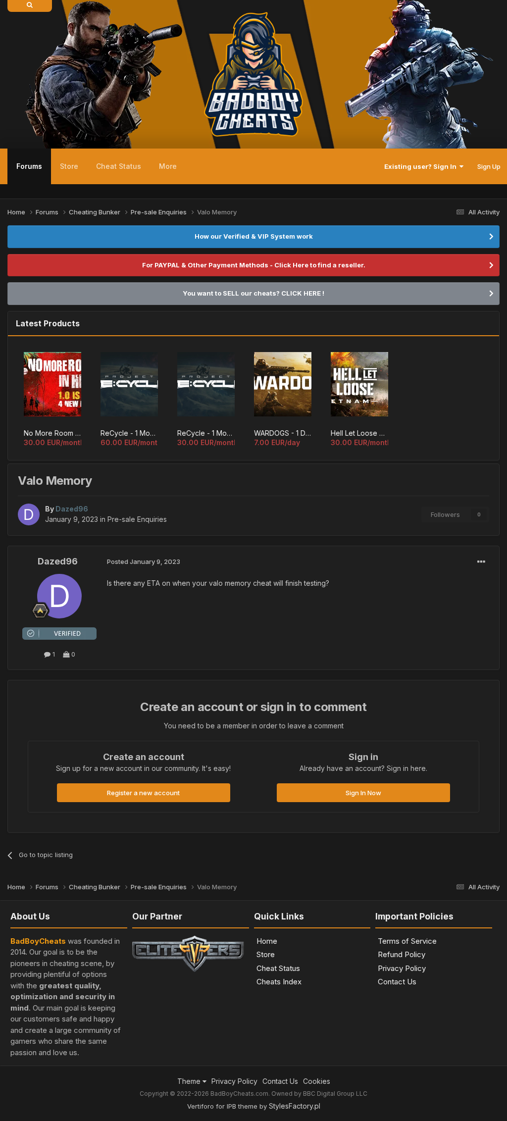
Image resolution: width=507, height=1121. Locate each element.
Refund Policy (401, 954)
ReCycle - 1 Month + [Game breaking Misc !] (129, 433)
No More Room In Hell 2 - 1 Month (52, 433)
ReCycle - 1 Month (206, 433)
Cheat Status (118, 166)
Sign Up (489, 166)
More (168, 166)
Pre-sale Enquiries (137, 519)
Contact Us (397, 981)
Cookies (316, 1081)
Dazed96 (58, 561)
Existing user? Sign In (421, 166)
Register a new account (143, 793)
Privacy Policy (402, 968)
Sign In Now (363, 793)
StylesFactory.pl (294, 1106)
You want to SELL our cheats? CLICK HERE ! (253, 293)
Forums (29, 166)
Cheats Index (279, 981)
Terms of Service (407, 941)
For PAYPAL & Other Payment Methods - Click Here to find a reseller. (253, 265)
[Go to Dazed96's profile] (29, 514)
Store (69, 166)
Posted (143, 561)
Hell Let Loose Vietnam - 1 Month (359, 433)
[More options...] (481, 562)
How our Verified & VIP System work (254, 236)
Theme (190, 1081)
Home (266, 941)
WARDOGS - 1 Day (282, 433)
